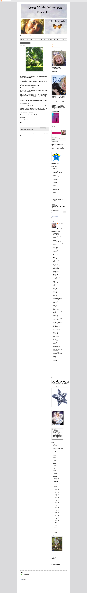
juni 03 (56, 518)
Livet (35, 39)
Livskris (54, 295)
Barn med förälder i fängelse (58, 241)
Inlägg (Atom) (29, 135)
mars (55, 525)
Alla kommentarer (56, 46)
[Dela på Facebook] (43, 128)
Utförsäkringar (55, 346)
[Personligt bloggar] (25, 574)
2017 (54, 468)
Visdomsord (55, 352)
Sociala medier (55, 336)
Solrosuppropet (55, 451)
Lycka (54, 296)
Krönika (54, 288)
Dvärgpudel (55, 260)
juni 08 (56, 512)
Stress (54, 342)
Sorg (53, 339)
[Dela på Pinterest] (45, 128)
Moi (53, 186)
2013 (54, 475)
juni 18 (56, 500)
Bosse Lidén (55, 168)
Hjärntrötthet (55, 271)
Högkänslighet (55, 277)
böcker (54, 360)
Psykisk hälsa (55, 319)
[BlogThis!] (41, 128)
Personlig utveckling (56, 318)
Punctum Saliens (56, 188)
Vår (53, 356)
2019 (54, 465)
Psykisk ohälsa (55, 320)
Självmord (54, 332)
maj (54, 522)
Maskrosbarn (55, 446)
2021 (54, 462)
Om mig (31, 35)
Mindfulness (55, 303)
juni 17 (56, 502)
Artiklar (54, 240)
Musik (54, 308)
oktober (55, 481)
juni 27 (56, 494)
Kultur (54, 289)
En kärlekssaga (55, 265)
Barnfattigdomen (56, 245)
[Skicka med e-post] (40, 128)
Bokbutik (54, 251)
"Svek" (52, 205)
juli (54, 486)
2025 (54, 457)
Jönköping (54, 282)
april (55, 524)
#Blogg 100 (55, 233)
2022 (54, 460)
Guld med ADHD (56, 176)
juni (54, 487)
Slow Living (55, 190)
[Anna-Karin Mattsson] (51, 217)
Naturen (45, 39)
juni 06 (56, 515)
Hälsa (54, 275)
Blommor (54, 250)
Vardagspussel (55, 193)
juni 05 (56, 517)
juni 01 (56, 520)
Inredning (54, 278)
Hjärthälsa (54, 274)
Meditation (54, 301)
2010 (54, 532)
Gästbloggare (55, 268)
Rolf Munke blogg (56, 189)
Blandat (54, 247)
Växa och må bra (62, 39)
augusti (55, 484)
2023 (54, 458)
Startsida (22, 35)
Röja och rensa (55, 326)
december (56, 478)
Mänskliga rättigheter (56, 311)
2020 (54, 463)
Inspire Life (55, 178)
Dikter (27, 39)
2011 (54, 530)
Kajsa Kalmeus (55, 179)
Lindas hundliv (55, 183)
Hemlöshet (55, 269)
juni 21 (56, 497)
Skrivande (50, 39)
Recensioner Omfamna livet (58, 322)
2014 (54, 473)
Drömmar (54, 258)
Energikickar (55, 267)
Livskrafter (54, 185)
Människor (40, 39)
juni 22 (56, 495)
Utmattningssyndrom (56, 349)
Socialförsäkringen (56, 337)
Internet (54, 279)
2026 (54, 455)
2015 (54, 471)
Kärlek (31, 39)
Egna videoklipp (55, 264)
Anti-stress (22, 39)
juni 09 (56, 510)
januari (55, 528)
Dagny (54, 169)
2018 (54, 467)
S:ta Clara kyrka (56, 329)
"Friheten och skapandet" (56, 206)
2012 (54, 476)
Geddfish (54, 175)
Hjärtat (54, 272)
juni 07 (56, 513)
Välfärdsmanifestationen (57, 353)
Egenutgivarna (55, 445)
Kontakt (54, 286)
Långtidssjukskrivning (57, 298)
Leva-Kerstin (55, 182)
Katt (53, 284)
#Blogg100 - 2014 (56, 234)
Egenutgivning (55, 262)
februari (55, 527)
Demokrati (54, 254)
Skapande (54, 333)
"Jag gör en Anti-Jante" (55, 201)
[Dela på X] (42, 128)
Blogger (47, 590)
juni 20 (56, 499)
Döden (54, 261)
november (56, 479)
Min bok (54, 302)
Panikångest (55, 316)
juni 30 (56, 489)
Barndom (54, 244)
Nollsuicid (54, 449)
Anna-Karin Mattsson (54, 216)
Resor (54, 325)
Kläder (54, 285)
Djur (53, 257)
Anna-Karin (60, 223)
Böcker (27, 35)
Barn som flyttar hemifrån (57, 243)
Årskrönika (55, 361)
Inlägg (54, 44)
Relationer (54, 323)
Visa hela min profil (60, 228)
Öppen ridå (55, 195)
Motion (54, 306)
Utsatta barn (55, 350)
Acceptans (23, 45)
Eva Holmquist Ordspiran (57, 172)
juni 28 (56, 492)
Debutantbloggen (56, 171)
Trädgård (54, 343)
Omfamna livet (55, 315)
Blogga (54, 248)
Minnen (54, 305)
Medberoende (55, 299)
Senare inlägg (23, 133)
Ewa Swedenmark (56, 173)
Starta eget (55, 340)
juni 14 (56, 505)
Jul (53, 281)
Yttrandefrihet (55, 359)
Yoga (53, 357)
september (56, 483)
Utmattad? (56, 39)
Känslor (54, 291)
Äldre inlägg (46, 133)
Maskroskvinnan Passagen (58, 448)
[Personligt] (23, 579)
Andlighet (54, 237)
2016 (54, 470)
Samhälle (54, 330)
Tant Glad (54, 192)
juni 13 (56, 507)
